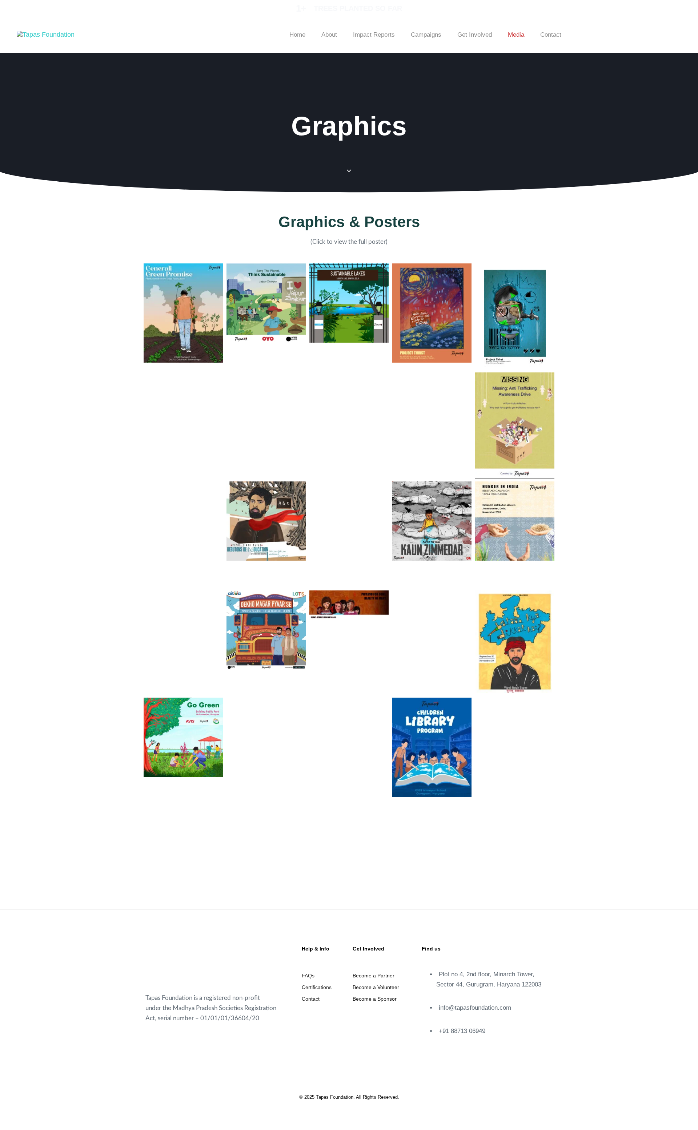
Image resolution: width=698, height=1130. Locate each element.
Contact (550, 34)
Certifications (317, 987)
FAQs (308, 975)
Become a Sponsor (375, 999)
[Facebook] (596, 33)
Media (516, 34)
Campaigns (426, 34)
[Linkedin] (656, 33)
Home (297, 34)
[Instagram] (636, 33)
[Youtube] (616, 33)
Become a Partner (373, 975)
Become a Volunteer (376, 987)
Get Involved (474, 34)
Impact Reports (374, 34)
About (329, 34)
